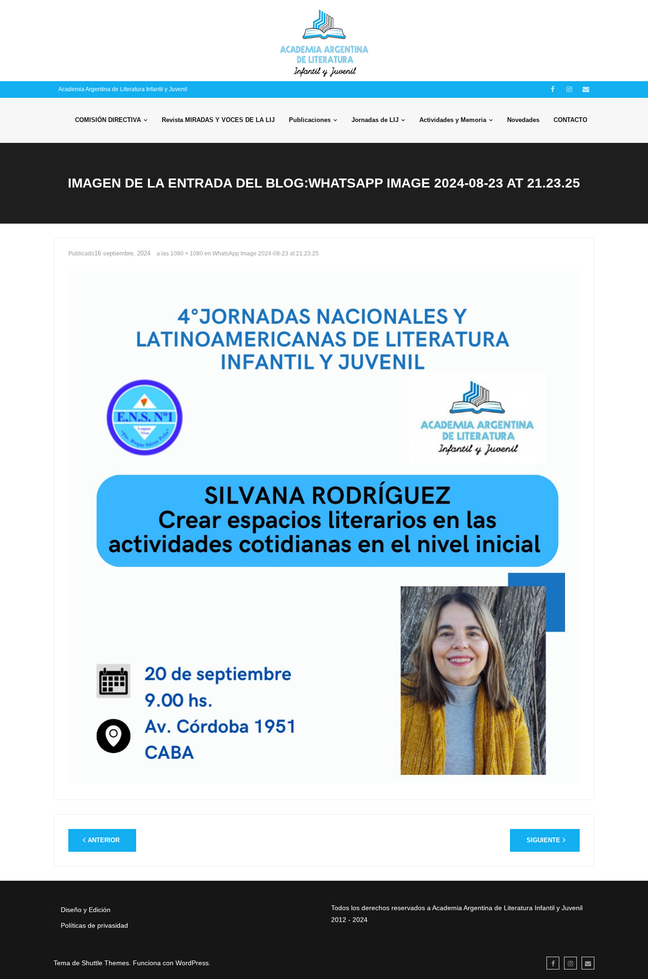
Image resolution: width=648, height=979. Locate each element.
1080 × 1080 (186, 253)
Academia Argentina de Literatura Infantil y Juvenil (122, 89)
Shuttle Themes (105, 963)
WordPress (192, 963)
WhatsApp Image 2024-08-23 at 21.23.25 (266, 253)
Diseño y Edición (86, 909)
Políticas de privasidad (94, 925)
